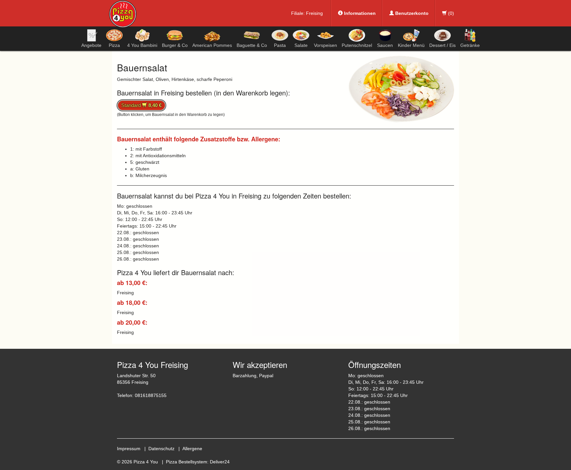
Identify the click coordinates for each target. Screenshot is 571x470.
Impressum (128, 448)
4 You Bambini (142, 45)
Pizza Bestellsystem (186, 461)
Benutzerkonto (411, 13)
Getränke (470, 45)
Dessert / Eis (442, 45)
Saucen (385, 45)
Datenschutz (161, 448)
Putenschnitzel (357, 45)
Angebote (91, 45)
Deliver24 (220, 461)
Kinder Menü (411, 45)
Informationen (359, 13)
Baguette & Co (252, 45)
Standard (141, 105)
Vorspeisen (325, 45)
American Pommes (212, 45)
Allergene (192, 448)
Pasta (280, 45)
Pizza (114, 45)
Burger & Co (175, 45)
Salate (301, 45)
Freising (314, 13)
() (450, 13)
